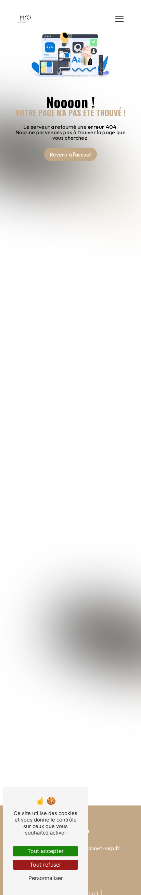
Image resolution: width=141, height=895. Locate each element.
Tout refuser (45, 864)
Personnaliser (45, 877)
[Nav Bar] (119, 19)
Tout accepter (45, 850)
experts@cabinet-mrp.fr (90, 848)
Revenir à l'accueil (70, 154)
